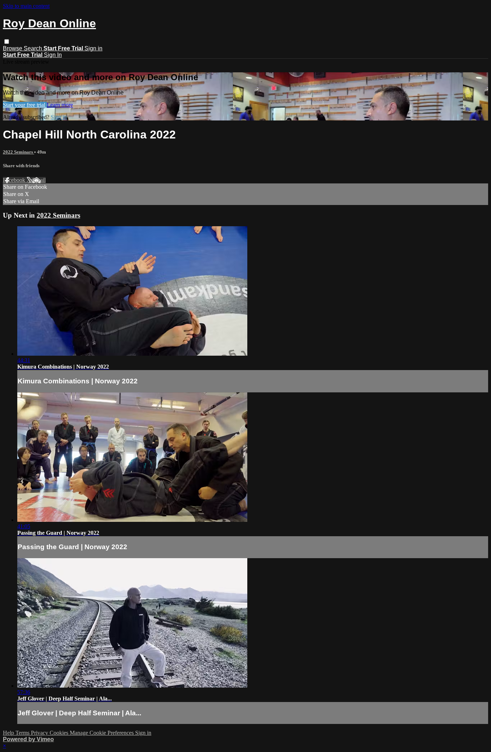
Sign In (53, 55)
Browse (13, 48)
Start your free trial (25, 105)
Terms (23, 733)
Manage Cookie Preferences (102, 733)
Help (9, 733)
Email (39, 180)
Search (33, 48)
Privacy (40, 733)
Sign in (93, 48)
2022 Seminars (18, 152)
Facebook (15, 180)
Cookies (60, 733)
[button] (6, 41)
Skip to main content (26, 6)
